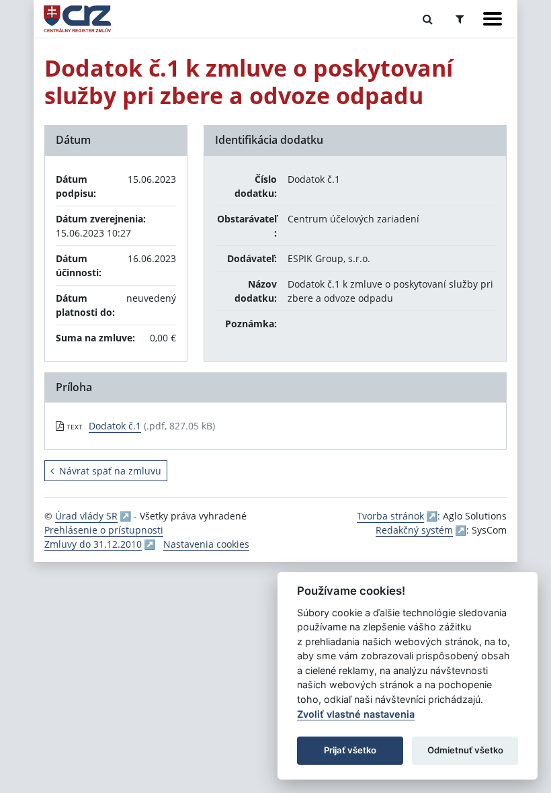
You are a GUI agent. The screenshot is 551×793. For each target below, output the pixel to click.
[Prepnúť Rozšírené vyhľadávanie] (460, 19)
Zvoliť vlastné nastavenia (356, 714)
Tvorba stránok (390, 515)
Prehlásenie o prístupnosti (103, 530)
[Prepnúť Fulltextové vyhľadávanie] (427, 19)
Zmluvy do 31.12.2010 (93, 544)
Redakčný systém (414, 530)
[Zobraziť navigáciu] (492, 19)
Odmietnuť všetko (465, 750)
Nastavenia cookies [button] (206, 544)
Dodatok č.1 (115, 425)
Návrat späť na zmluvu (110, 470)
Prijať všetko (350, 750)
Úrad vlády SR (86, 515)
